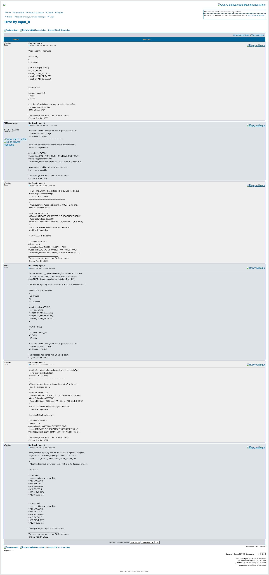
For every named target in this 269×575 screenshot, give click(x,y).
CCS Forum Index (38, 30)
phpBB (130, 571)
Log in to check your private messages (31, 17)
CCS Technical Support (256, 15)
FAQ (9, 13)
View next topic (257, 35)
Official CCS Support (36, 13)
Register (60, 13)
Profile (9, 17)
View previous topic (241, 35)
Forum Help (19, 13)
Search (50, 13)
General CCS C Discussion (59, 30)
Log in (52, 17)
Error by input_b (17, 22)
